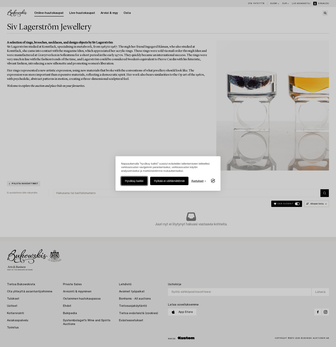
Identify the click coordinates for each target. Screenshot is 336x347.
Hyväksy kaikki (134, 181)
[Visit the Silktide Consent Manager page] (213, 181)
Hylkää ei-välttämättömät (169, 181)
